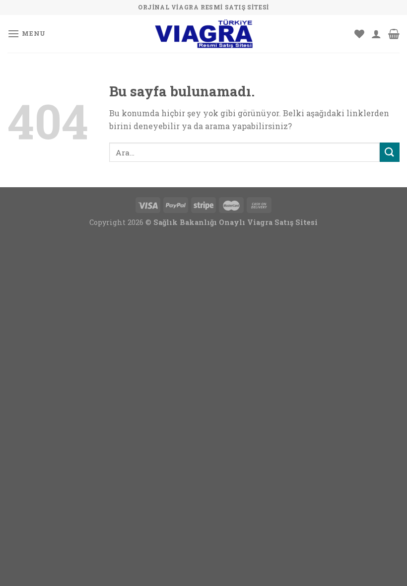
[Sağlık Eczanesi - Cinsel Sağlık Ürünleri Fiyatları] (203, 33)
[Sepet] (394, 34)
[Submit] (390, 152)
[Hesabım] (376, 34)
